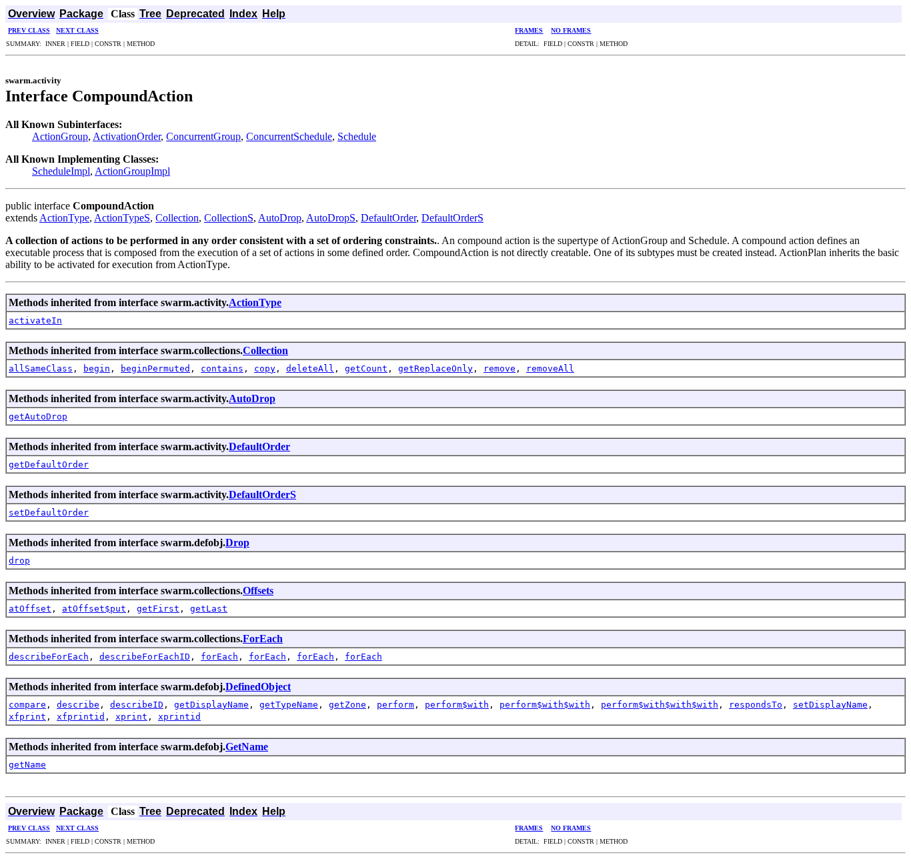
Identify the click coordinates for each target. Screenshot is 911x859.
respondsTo (755, 705)
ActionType (64, 217)
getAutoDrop (38, 416)
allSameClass (41, 368)
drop (19, 561)
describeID (136, 705)
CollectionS (228, 217)
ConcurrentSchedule (289, 136)
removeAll (550, 368)
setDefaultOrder (49, 513)
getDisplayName (211, 705)
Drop (237, 542)
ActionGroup (60, 136)
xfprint (27, 717)
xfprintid (81, 717)
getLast (208, 609)
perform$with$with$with (659, 705)
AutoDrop (279, 217)
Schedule (356, 136)
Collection (177, 217)
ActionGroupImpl (132, 171)
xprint (131, 717)
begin (96, 368)
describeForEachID (144, 657)
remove (500, 368)
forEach (219, 657)
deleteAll (310, 368)
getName (27, 765)
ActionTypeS (122, 217)
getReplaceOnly (435, 368)
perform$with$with (545, 705)
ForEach (263, 638)
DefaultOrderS (452, 217)
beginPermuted (155, 368)
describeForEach (49, 657)
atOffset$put (94, 609)
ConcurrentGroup (203, 136)
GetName (246, 746)
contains (222, 368)
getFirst (158, 609)
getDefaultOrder (49, 465)
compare (27, 705)
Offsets (258, 590)
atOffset (30, 609)
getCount (366, 368)
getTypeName (288, 705)
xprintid (179, 717)
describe (78, 705)
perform (395, 705)
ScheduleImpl (61, 171)
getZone (347, 705)
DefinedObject (258, 686)
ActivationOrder (127, 136)
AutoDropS (330, 217)
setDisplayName (830, 705)
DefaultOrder (388, 217)
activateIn (35, 320)
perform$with (457, 705)
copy (264, 368)
